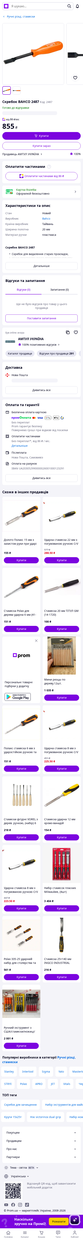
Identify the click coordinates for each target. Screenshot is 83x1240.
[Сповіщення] (77, 6)
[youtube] (6, 1204)
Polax (23, 1084)
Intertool (27, 1071)
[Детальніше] (49, 166)
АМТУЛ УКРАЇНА (31, 339)
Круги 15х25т (13, 1117)
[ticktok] (27, 1204)
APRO (38, 1084)
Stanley (9, 1071)
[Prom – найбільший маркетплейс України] (6, 6)
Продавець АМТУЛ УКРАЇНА (20, 154)
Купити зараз (42, 146)
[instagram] (20, 1204)
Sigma (46, 1071)
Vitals (66, 1084)
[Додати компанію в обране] (76, 332)
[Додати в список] (75, 78)
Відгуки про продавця (56, 353)
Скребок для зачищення (20, 1104)
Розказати (58, 1221)
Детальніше (42, 266)
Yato (61, 1071)
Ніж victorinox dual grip (45, 1117)
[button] (41, 136)
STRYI (8, 1084)
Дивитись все (41, 390)
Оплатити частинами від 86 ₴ (44, 176)
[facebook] (13, 1204)
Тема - (18, 1167)
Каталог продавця (20, 353)
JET (53, 1084)
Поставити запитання (41, 318)
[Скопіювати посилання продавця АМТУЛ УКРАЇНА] (67, 332)
